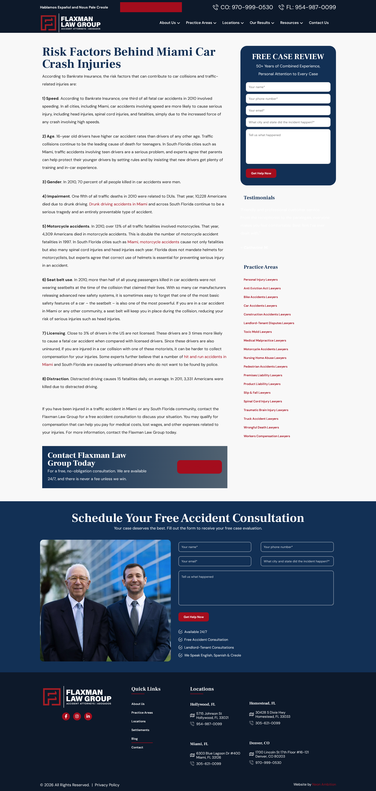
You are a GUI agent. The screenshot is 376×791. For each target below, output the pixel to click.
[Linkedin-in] (88, 716)
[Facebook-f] (66, 716)
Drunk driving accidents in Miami (118, 204)
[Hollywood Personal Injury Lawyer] (70, 23)
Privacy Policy (107, 785)
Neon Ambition (324, 784)
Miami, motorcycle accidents (153, 242)
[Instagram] (77, 716)
